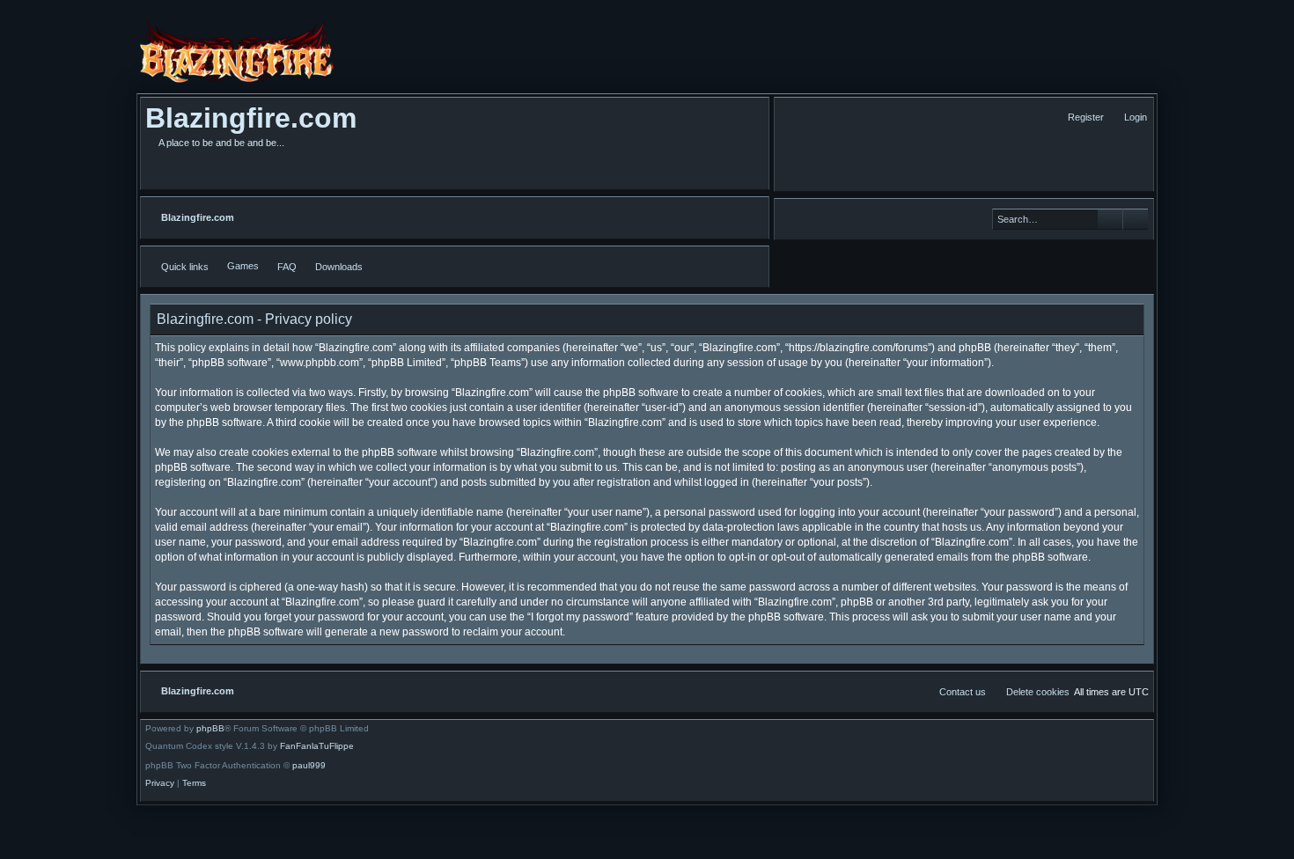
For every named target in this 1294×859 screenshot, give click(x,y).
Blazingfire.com (251, 118)
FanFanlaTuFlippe (317, 746)
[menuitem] (1127, 117)
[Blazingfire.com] (237, 51)
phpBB (210, 728)
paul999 (309, 765)
